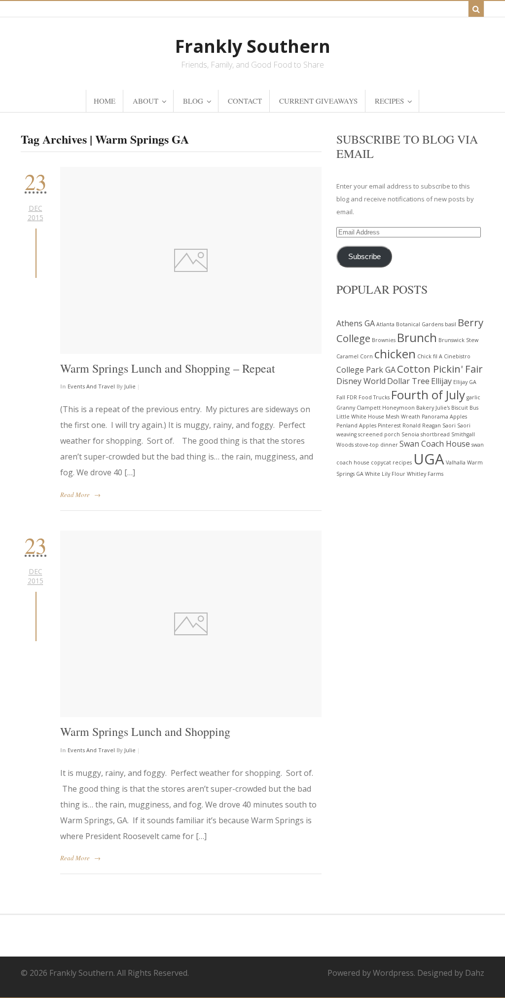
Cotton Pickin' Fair (440, 369)
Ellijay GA (464, 382)
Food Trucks (374, 397)
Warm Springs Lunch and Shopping (145, 731)
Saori (449, 425)
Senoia (410, 434)
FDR (352, 397)
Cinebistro (457, 356)
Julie (130, 386)
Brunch (417, 337)
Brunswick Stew (458, 340)
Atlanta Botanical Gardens (409, 324)
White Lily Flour (385, 473)
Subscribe (364, 257)
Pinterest (389, 425)
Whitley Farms (425, 473)
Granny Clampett (358, 407)
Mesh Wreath (403, 416)
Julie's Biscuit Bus (456, 407)
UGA (428, 459)
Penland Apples (356, 425)
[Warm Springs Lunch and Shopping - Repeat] (191, 260)
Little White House (360, 416)
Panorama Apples (444, 416)
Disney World (361, 381)
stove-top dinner (376, 444)
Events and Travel (91, 386)
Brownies (384, 340)
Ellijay (441, 381)
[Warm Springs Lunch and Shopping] (191, 624)
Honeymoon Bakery (408, 407)
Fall (340, 397)
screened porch (379, 434)
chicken (395, 353)
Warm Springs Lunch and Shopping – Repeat (167, 368)
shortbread (435, 434)
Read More (75, 494)
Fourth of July (428, 394)
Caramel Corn (354, 356)
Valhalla (456, 462)
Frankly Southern (252, 46)
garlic (473, 397)
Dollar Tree (408, 381)
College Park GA (366, 369)
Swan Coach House (434, 443)
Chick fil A (429, 356)
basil (450, 324)
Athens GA (355, 323)
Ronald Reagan (421, 425)
